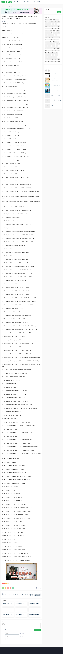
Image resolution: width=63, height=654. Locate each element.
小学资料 (24, 1)
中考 (58, 50)
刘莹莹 (52, 61)
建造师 (58, 32)
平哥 (51, 39)
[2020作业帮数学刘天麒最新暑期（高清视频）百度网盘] (47, 80)
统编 (49, 37)
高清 (52, 59)
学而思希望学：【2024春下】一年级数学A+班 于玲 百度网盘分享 (8, 614)
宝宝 (54, 39)
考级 (46, 52)
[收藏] (37, 588)
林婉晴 (59, 59)
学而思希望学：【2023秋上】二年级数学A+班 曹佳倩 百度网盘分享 (8, 609)
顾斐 (52, 50)
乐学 (57, 39)
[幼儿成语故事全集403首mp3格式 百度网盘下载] (47, 85)
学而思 (54, 19)
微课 (58, 26)
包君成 (49, 50)
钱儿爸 (46, 26)
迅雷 (57, 19)
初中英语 (50, 32)
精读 (52, 37)
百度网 (46, 19)
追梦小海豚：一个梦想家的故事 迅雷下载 (10, 594)
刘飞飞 (46, 28)
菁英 (49, 26)
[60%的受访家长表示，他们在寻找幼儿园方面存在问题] (47, 90)
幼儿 (55, 59)
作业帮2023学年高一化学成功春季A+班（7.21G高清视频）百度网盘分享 (56, 105)
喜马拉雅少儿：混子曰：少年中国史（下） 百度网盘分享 (56, 100)
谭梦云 (58, 48)
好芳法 (46, 48)
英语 (54, 30)
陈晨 (55, 61)
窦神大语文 (53, 48)
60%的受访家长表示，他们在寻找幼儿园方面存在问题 (56, 90)
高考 (55, 26)
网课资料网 (6, 2)
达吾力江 (50, 41)
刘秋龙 (46, 59)
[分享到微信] (3, 588)
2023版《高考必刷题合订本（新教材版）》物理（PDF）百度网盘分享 (56, 95)
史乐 (49, 28)
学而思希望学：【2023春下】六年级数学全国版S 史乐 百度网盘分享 (21, 603)
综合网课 (38, 1)
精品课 (49, 52)
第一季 (59, 37)
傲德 (52, 52)
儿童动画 (19, 1)
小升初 (46, 41)
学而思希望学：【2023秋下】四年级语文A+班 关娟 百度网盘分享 (34, 603)
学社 (58, 28)
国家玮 (59, 61)
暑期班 (59, 21)
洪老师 (46, 32)
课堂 (52, 26)
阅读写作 (50, 30)
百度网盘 (7, 583)
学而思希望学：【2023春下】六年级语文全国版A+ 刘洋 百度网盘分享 (34, 609)
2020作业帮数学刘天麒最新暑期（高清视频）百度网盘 (56, 80)
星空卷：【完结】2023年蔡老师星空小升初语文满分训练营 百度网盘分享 (8, 603)
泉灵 (49, 59)
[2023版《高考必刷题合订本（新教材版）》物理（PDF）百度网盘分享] (47, 96)
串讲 (57, 41)
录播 (52, 28)
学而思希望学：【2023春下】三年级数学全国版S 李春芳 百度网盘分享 (34, 614)
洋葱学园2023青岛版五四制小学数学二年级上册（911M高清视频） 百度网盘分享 (21, 609)
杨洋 (55, 50)
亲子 (55, 21)
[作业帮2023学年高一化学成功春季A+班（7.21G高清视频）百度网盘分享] (47, 106)
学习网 (52, 21)
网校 (46, 21)
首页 (15, 1)
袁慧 (48, 61)
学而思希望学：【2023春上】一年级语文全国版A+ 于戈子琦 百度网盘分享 (21, 614)
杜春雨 (54, 32)
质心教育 (56, 52)
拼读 (55, 28)
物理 (46, 39)
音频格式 (57, 30)
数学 (55, 37)
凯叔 (48, 21)
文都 (46, 50)
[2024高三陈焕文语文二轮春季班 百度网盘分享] (47, 75)
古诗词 (54, 41)
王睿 (3, 583)
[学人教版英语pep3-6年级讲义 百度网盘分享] (47, 70)
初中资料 (28, 1)
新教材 (46, 37)
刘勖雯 (46, 30)
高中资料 (33, 1)
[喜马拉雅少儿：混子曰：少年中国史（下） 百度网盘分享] (47, 101)
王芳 (46, 61)
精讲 (48, 39)
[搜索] (58, 1)
